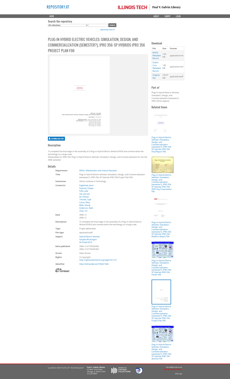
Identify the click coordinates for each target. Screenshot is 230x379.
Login (178, 16)
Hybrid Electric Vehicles (89, 236)
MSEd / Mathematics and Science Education (98, 170)
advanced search (107, 29)
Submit (167, 16)
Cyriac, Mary (84, 202)
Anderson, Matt (86, 208)
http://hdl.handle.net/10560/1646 (94, 264)
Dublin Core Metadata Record (156, 66)
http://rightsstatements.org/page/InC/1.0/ (98, 260)
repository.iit (58, 6)
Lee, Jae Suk (84, 194)
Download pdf (57, 138)
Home (51, 16)
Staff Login (178, 374)
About (156, 16)
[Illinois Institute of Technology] (66, 368)
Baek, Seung (84, 205)
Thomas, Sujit (85, 199)
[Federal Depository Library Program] (139, 373)
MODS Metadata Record (156, 55)
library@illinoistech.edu (174, 367)
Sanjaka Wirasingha (88, 239)
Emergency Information (173, 369)
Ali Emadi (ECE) (85, 242)
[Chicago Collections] (120, 373)
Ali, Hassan (84, 196)
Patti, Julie (83, 191)
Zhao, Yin (83, 211)
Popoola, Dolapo (86, 188)
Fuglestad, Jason (86, 185)
